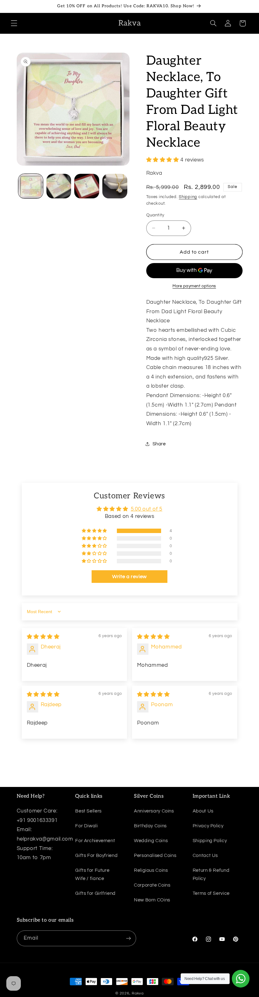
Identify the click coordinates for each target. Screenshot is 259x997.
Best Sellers (88, 811)
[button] (14, 23)
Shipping (188, 197)
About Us (203, 811)
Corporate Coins (152, 885)
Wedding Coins (151, 840)
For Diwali (86, 826)
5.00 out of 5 (146, 509)
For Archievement (95, 840)
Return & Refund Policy (211, 874)
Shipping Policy (210, 840)
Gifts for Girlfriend (95, 893)
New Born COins (152, 900)
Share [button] (159, 444)
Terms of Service (211, 893)
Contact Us (205, 855)
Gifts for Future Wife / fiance (92, 874)
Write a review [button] (129, 576)
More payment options (194, 286)
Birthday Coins (150, 826)
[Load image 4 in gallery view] (114, 186)
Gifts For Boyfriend (96, 855)
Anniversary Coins (154, 811)
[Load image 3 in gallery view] (86, 186)
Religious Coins (151, 870)
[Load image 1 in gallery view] (30, 186)
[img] (43, 637)
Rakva (138, 993)
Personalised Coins (155, 855)
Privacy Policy (208, 826)
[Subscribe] (128, 938)
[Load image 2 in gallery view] (58, 186)
